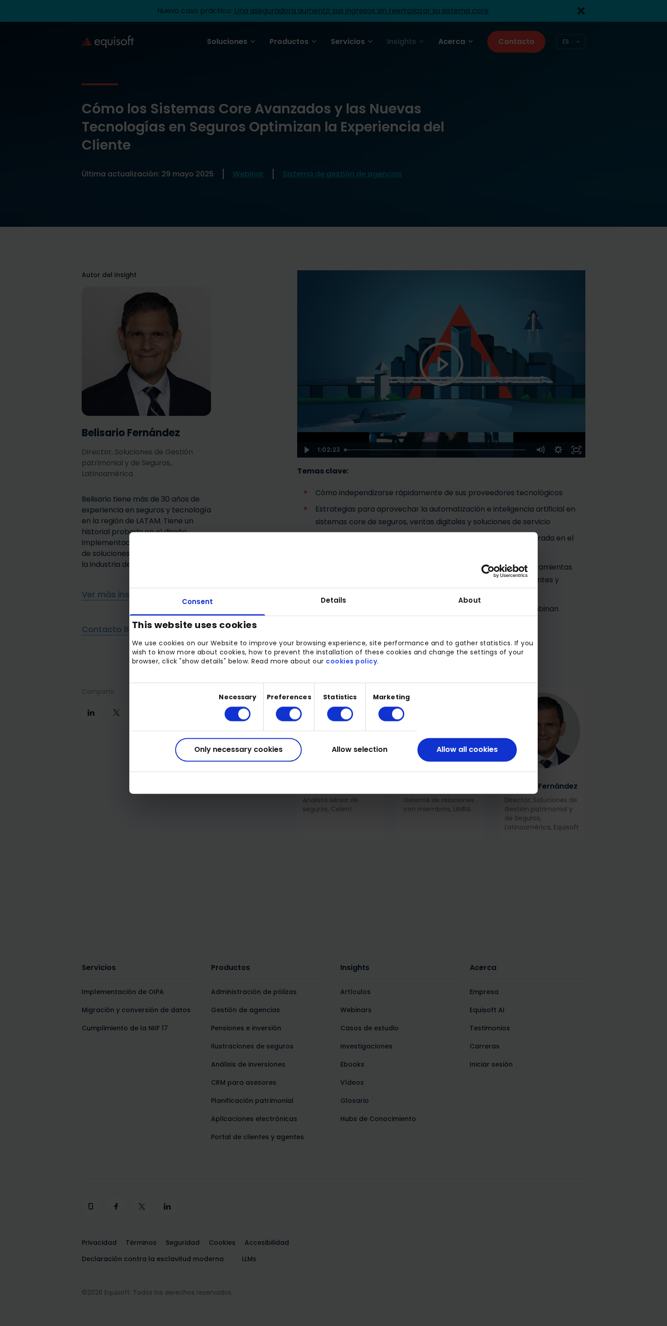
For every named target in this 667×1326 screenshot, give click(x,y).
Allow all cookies (467, 749)
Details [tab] (334, 600)
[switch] (281, 714)
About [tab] (469, 600)
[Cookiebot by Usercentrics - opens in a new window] (488, 571)
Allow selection (359, 749)
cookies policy (351, 661)
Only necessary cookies (238, 749)
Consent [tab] (197, 601)
